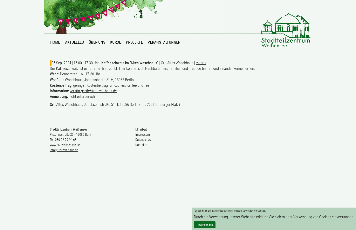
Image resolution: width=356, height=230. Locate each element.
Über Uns (97, 42)
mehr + (201, 63)
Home (55, 42)
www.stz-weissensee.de (65, 145)
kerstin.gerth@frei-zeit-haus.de (93, 91)
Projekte (134, 42)
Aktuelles (74, 42)
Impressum (142, 135)
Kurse (115, 42)
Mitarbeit (141, 129)
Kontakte (141, 145)
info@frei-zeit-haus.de (64, 150)
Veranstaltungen (164, 42)
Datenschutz (143, 140)
